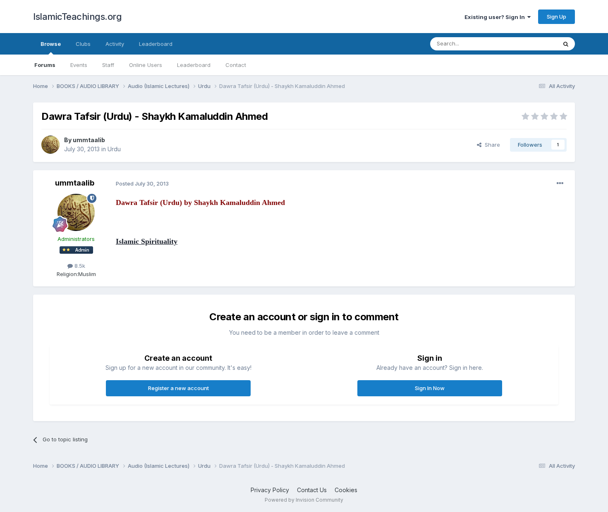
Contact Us (312, 489)
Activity (114, 43)
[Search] (566, 43)
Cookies (346, 489)
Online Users (145, 65)
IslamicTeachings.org (77, 16)
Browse (51, 43)
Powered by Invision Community (304, 500)
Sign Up (556, 16)
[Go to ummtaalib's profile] (50, 145)
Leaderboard (194, 65)
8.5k (79, 265)
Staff (108, 65)
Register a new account (178, 388)
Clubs (83, 43)
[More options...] (560, 183)
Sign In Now (430, 388)
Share (490, 144)
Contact (235, 65)
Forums (44, 65)
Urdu (114, 148)
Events (78, 65)
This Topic (532, 43)
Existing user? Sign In (495, 17)
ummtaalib (89, 139)
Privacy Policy (270, 489)
